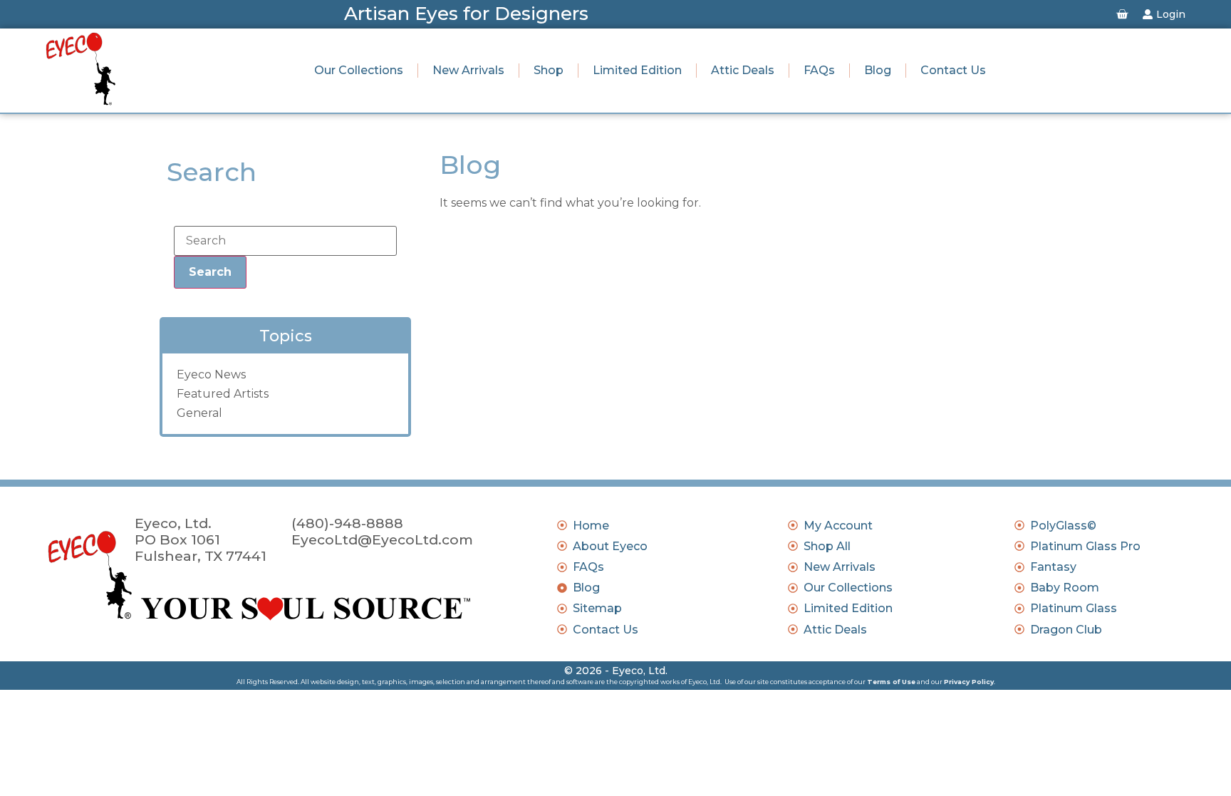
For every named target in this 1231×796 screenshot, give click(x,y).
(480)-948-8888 (347, 523)
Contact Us (953, 70)
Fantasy (1053, 567)
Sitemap (597, 608)
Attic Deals (742, 70)
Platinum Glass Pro (1085, 546)
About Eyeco (610, 546)
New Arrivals (468, 70)
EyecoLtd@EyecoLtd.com (382, 539)
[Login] (1148, 14)
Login (1170, 14)
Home (591, 525)
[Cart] (1122, 14)
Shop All (827, 546)
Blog (877, 70)
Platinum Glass (1073, 608)
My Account (838, 525)
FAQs (819, 70)
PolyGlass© (1063, 525)
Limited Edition (637, 70)
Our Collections (358, 70)
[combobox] (285, 241)
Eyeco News (211, 374)
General (199, 413)
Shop (548, 70)
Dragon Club (1066, 629)
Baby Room (1064, 587)
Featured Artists (223, 393)
